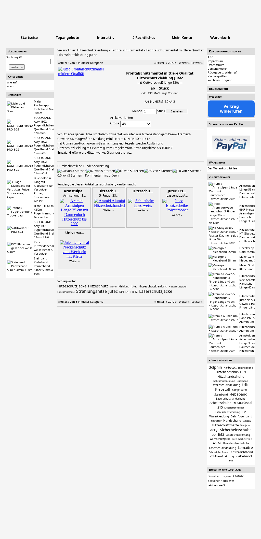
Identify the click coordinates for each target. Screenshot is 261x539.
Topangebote (67, 37)
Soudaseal (244, 403)
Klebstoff (222, 389)
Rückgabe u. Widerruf (222, 72)
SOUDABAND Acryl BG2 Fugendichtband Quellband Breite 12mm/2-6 (45, 125)
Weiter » (184, 63)
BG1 (214, 434)
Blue (231, 460)
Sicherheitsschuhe (236, 429)
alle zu (11, 86)
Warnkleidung (219, 416)
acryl (214, 429)
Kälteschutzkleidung (224, 381)
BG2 (221, 434)
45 (214, 443)
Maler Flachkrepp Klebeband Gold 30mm (44, 107)
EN (234, 403)
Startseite (29, 37)
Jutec (234, 439)
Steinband (221, 394)
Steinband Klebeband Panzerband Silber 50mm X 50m (43, 265)
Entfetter (216, 421)
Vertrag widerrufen (231, 109)
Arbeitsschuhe (220, 402)
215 (220, 407)
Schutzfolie (214, 452)
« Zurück (171, 63)
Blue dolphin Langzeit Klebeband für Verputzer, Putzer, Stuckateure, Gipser (43, 189)
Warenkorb (220, 37)
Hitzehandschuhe (230, 376)
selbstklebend (245, 367)
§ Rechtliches (144, 37)
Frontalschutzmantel (127, 50)
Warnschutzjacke (220, 439)
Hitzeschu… (108, 190)
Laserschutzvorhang (238, 434)
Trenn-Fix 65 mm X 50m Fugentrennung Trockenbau (45, 211)
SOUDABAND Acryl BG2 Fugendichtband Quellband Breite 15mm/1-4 (45, 165)
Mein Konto (182, 37)
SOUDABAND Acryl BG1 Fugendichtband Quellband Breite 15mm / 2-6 (45, 229)
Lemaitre (245, 447)
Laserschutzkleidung (222, 448)
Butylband (242, 381)
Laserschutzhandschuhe (230, 398)
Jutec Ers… (177, 190)
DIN (243, 372)
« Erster (159, 63)
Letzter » (197, 63)
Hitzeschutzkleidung (92, 50)
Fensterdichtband (241, 452)
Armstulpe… (74, 190)
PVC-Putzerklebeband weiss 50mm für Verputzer (45, 247)
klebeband (238, 394)
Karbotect (230, 367)
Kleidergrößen (217, 76)
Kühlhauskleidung (222, 456)
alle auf (12, 82)
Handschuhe (232, 420)
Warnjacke (245, 425)
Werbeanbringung (220, 80)
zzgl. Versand (170, 93)
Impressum (215, 61)
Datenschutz (216, 65)
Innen (225, 452)
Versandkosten (218, 68)
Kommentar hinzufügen (102, 175)
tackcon (247, 421)
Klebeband (244, 456)
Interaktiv (105, 37)
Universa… (74, 232)
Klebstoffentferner (234, 407)
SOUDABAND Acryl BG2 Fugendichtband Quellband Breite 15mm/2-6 (45, 145)
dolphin (215, 367)
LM (244, 412)
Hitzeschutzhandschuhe (236, 443)
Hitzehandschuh (227, 372)
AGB (210, 57)
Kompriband (239, 389)
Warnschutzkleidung (226, 385)
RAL (219, 443)
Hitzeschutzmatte (225, 425)
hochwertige (245, 439)
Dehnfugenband (241, 416)
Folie (245, 385)
